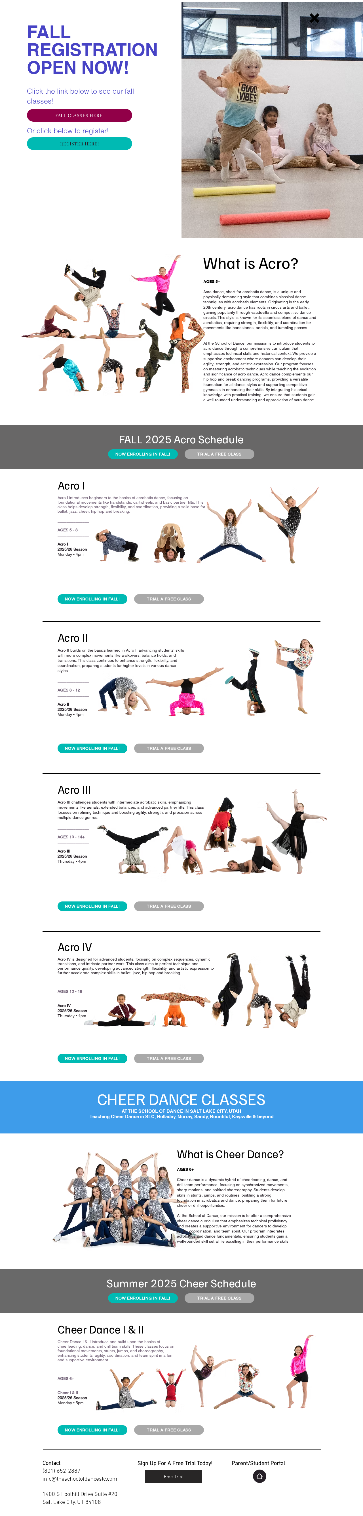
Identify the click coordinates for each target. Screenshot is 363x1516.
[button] (314, 18)
